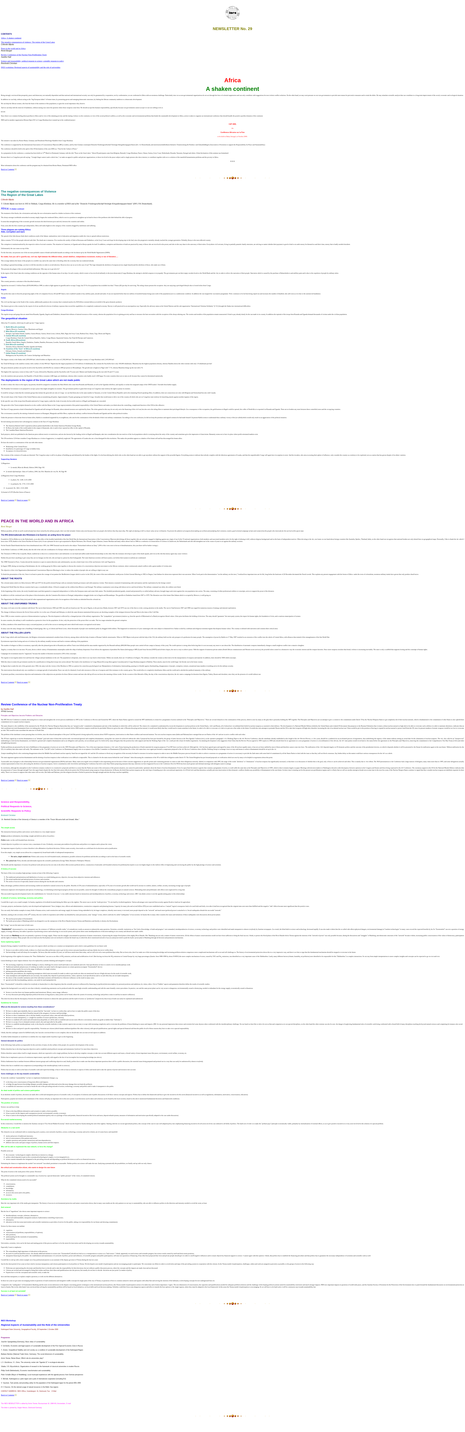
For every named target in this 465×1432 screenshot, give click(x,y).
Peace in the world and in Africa (13, 48)
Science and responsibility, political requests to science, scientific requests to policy (32, 61)
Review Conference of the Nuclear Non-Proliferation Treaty (24, 55)
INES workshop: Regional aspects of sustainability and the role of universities (30, 67)
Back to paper (22, 500)
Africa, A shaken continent (11, 38)
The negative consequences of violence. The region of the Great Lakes (28, 42)
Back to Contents (7, 169)
